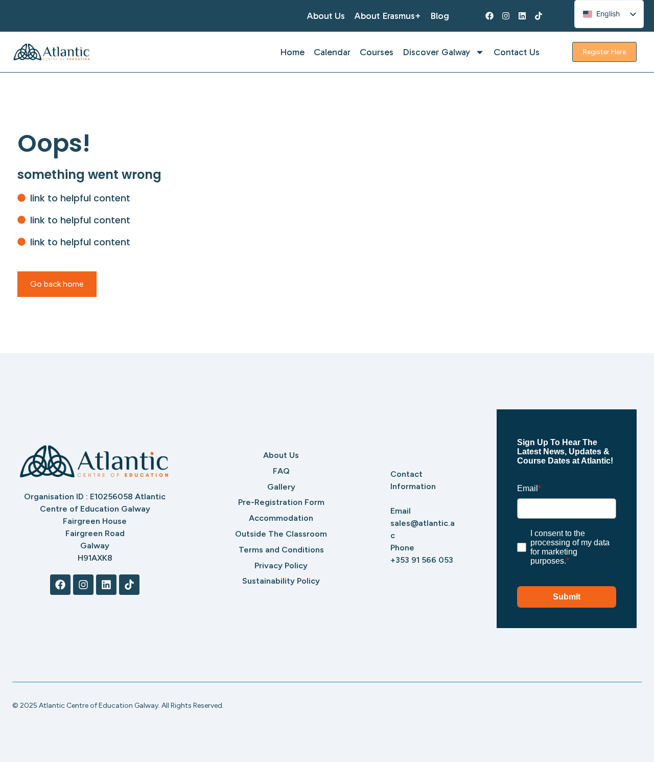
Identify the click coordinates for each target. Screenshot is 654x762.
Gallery (281, 487)
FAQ (281, 471)
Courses (376, 52)
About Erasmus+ (387, 15)
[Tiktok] (538, 16)
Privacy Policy (281, 565)
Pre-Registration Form (281, 502)
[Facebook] (489, 16)
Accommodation (281, 518)
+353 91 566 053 (421, 560)
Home (292, 52)
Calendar (332, 52)
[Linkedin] (522, 16)
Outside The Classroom (281, 534)
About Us (326, 15)
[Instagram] (506, 16)
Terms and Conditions (281, 550)
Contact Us (517, 52)
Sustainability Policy (281, 581)
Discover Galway (436, 52)
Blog (439, 15)
